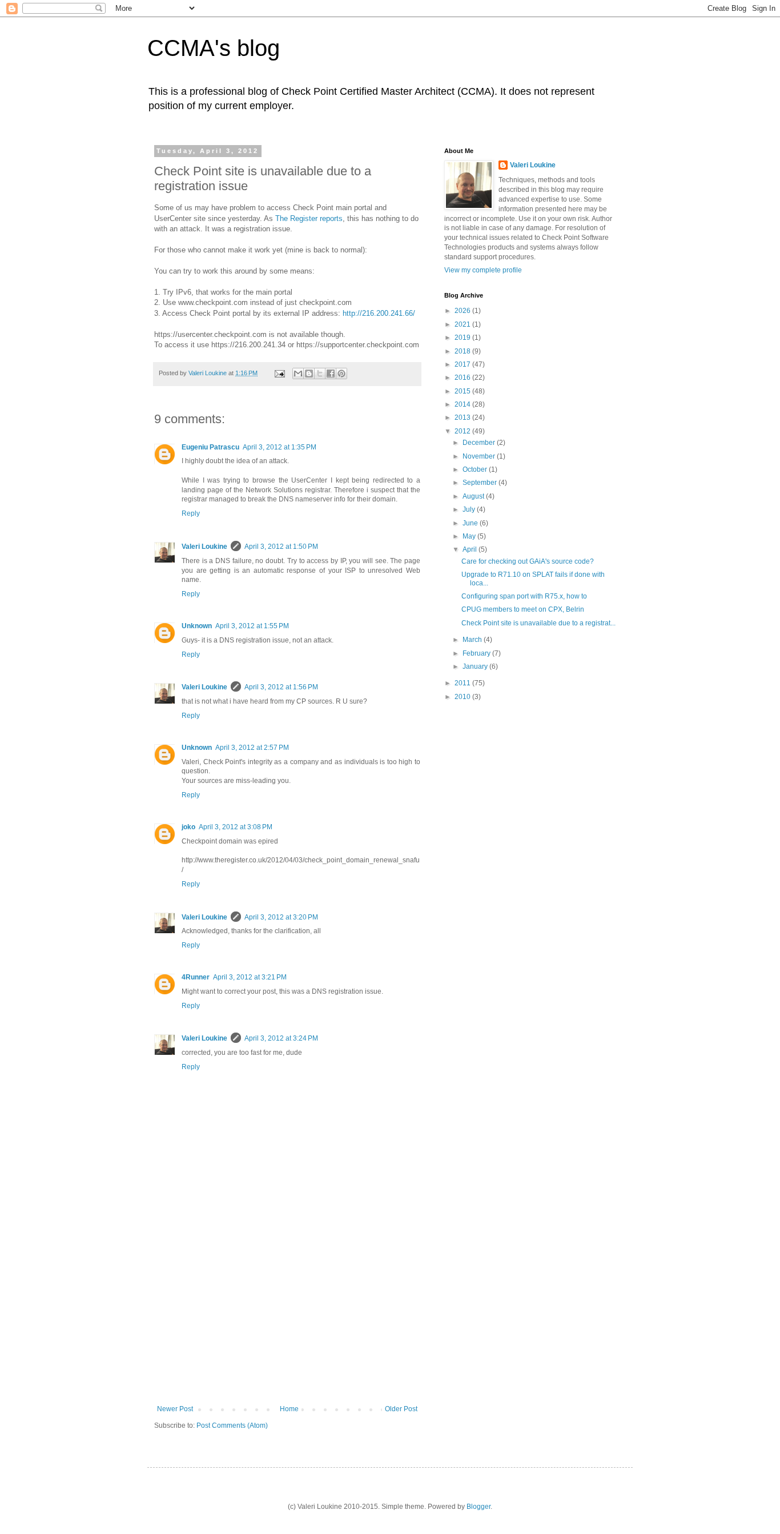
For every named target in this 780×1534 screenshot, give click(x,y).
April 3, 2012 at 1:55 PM (252, 626)
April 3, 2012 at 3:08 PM (235, 827)
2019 (463, 338)
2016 (463, 378)
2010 (463, 697)
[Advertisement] (287, 1319)
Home (289, 1409)
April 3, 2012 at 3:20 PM (281, 917)
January (476, 666)
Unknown (197, 626)
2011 (463, 683)
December (480, 443)
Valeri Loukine (204, 547)
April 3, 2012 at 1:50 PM (281, 547)
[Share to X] (319, 373)
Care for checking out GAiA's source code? (527, 561)
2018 (463, 351)
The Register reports (309, 218)
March (473, 640)
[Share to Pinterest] (341, 373)
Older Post (401, 1409)
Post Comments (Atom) (232, 1425)
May (470, 536)
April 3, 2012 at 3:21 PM (250, 977)
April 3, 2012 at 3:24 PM (281, 1038)
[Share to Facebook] (330, 373)
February (477, 653)
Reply (191, 513)
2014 (463, 404)
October (476, 469)
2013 (463, 417)
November (480, 456)
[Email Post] (279, 373)
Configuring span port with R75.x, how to (524, 596)
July (470, 509)
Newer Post (175, 1409)
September (480, 483)
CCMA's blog (213, 48)
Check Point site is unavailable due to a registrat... (538, 623)
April (471, 549)
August (474, 496)
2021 (463, 324)
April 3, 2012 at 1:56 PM (281, 687)
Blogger (478, 1507)
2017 (463, 364)
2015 (463, 391)
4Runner (196, 977)
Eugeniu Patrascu (210, 447)
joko (188, 827)
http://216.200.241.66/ (379, 313)
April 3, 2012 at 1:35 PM (279, 447)
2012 (463, 431)
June (471, 523)
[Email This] (298, 373)
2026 (463, 311)
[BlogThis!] (309, 373)
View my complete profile (483, 270)
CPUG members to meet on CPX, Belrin (522, 609)
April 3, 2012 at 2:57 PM (252, 748)
